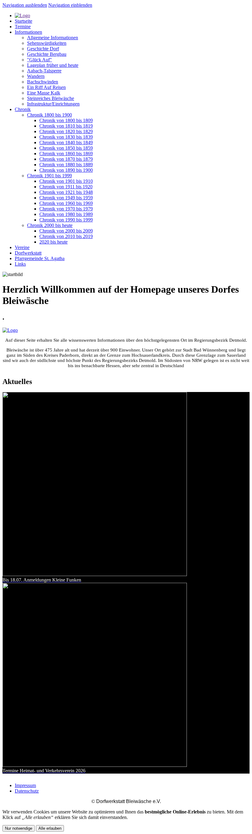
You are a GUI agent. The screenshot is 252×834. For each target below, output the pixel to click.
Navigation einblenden (70, 5)
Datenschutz (27, 791)
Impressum (25, 785)
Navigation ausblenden (24, 5)
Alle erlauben (49, 828)
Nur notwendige (18, 828)
